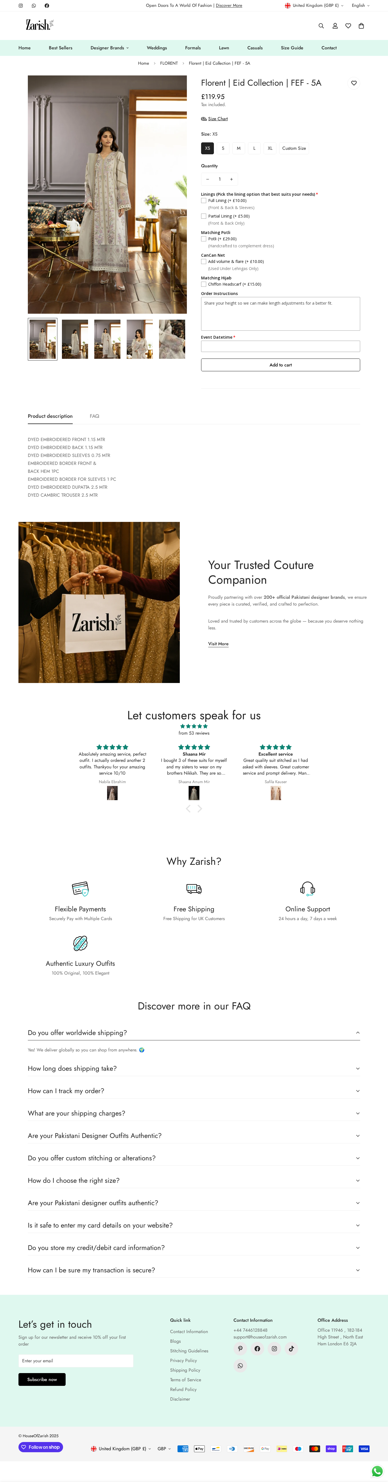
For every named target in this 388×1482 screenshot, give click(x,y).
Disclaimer (180, 1399)
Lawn (224, 48)
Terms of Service (185, 1379)
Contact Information (189, 1331)
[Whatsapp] (34, 5)
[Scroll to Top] (376, 1451)
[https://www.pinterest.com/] (240, 1348)
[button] (361, 25)
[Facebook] (47, 5)
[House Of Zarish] (39, 26)
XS (207, 148)
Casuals (255, 48)
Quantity (209, 166)
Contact (329, 48)
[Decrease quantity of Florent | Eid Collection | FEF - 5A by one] (207, 179)
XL (270, 148)
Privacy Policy (183, 1360)
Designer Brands (107, 48)
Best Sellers (60, 48)
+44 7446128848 (250, 1330)
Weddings (157, 48)
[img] (194, 726)
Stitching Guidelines (189, 1351)
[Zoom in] (174, 87)
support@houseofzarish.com (260, 1337)
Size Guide (292, 48)
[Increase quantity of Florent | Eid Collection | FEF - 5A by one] (231, 179)
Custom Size (294, 148)
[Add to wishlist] (353, 83)
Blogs (175, 1341)
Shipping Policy (185, 1370)
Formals (193, 48)
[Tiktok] (291, 1348)
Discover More (229, 5)
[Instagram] (20, 5)
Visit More (218, 643)
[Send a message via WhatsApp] (377, 1471)
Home (24, 48)
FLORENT (169, 63)
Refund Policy (183, 1389)
